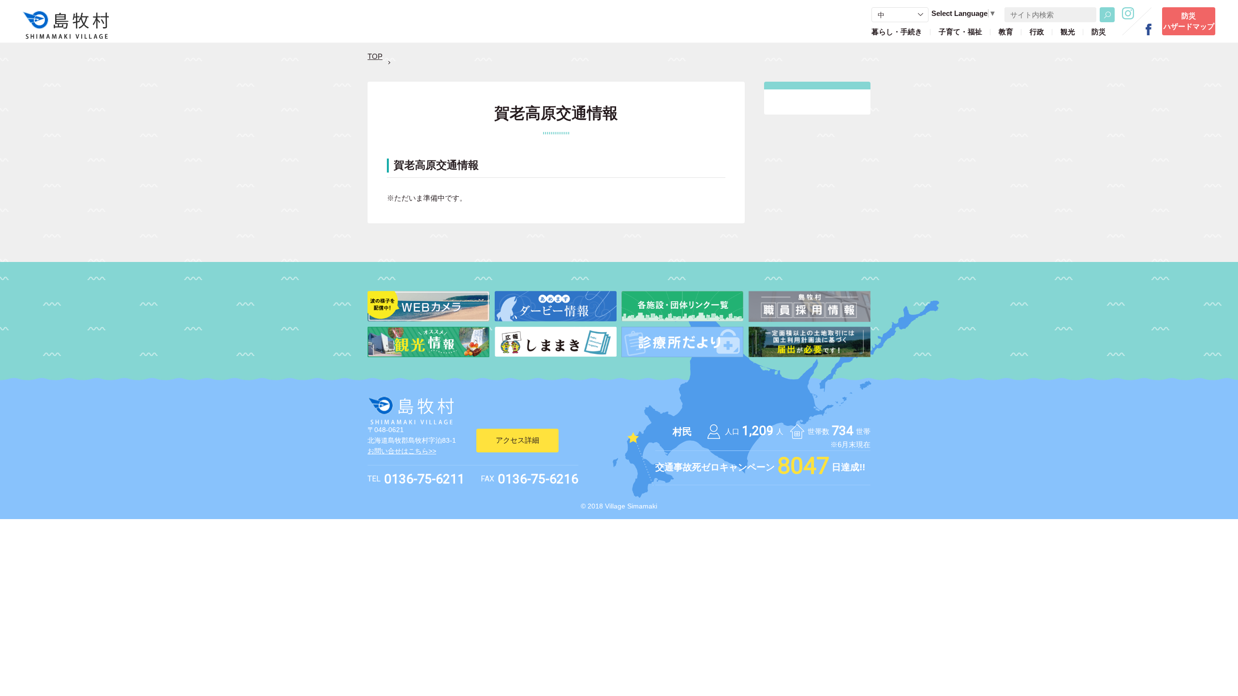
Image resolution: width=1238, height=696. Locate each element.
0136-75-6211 (424, 479)
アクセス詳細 (517, 440)
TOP (375, 56)
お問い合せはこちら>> (402, 451)
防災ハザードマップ (1189, 21)
